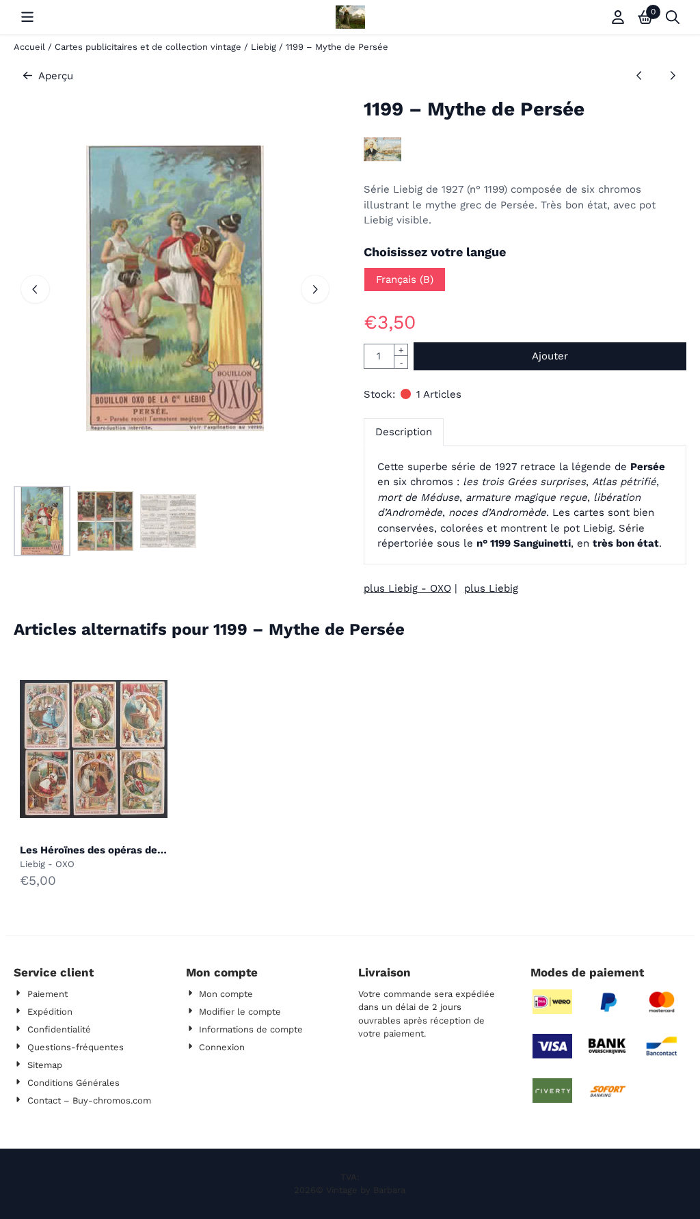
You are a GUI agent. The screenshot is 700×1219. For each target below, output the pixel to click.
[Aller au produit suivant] (672, 76)
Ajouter (550, 356)
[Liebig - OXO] (382, 158)
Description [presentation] (403, 432)
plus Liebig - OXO (407, 588)
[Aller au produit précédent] (639, 76)
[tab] (404, 432)
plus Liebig (491, 588)
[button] (27, 17)
